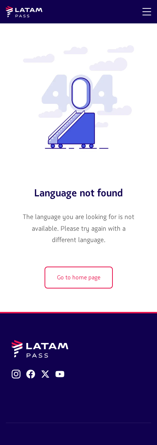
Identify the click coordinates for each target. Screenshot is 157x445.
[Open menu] (146, 11)
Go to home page (78, 278)
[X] (45, 374)
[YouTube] (59, 374)
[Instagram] (16, 374)
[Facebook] (30, 374)
